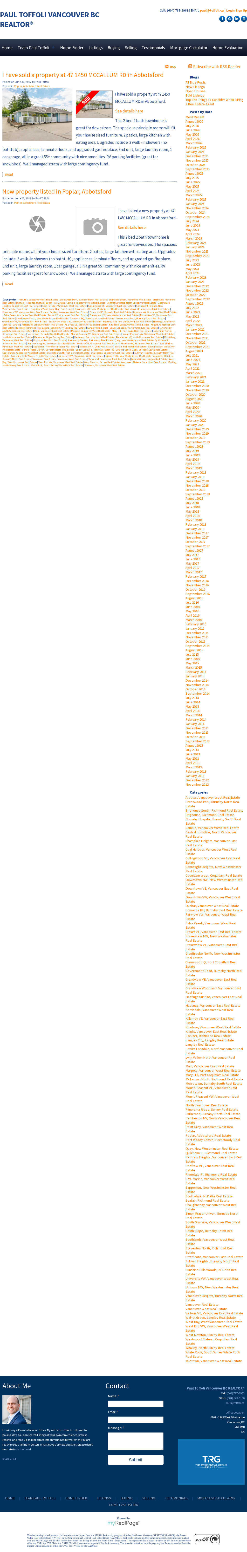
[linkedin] (236, 18)
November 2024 (197, 208)
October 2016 (195, 589)
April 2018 (192, 516)
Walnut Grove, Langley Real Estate (210, 1317)
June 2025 (192, 182)
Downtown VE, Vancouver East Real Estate (147, 309)
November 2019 (197, 433)
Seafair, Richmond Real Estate (207, 1200)
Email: (112, 1412)
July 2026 (192, 126)
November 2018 (197, 485)
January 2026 (194, 152)
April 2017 (192, 568)
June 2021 (192, 360)
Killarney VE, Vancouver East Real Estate (86, 324)
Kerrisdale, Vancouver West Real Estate (42, 324)
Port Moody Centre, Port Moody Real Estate (91, 340)
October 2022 (195, 295)
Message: (115, 1428)
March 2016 (193, 620)
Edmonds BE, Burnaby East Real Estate (214, 910)
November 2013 (197, 732)
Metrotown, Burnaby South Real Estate (213, 1083)
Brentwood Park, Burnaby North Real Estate (83, 299)
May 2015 (192, 663)
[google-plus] (229, 18)
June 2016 (192, 607)
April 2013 (192, 763)
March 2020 (193, 416)
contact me (23, 1449)
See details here (129, 111)
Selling (131, 47)
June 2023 (192, 264)
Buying (114, 47)
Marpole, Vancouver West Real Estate (213, 1070)
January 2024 (194, 247)
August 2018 (194, 498)
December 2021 (197, 334)
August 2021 (194, 351)
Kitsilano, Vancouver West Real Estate (213, 1027)
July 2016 (192, 602)
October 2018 (195, 490)
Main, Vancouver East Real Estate (209, 1066)
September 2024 (197, 217)
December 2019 (197, 429)
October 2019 (195, 438)
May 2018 (192, 511)
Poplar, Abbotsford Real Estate (208, 1135)
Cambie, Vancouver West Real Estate (212, 828)
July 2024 (192, 221)
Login (230, 10)
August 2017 (194, 550)
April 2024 (192, 234)
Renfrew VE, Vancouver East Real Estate (98, 343)
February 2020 (195, 420)
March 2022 (193, 325)
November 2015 (197, 637)
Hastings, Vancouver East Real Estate (212, 1005)
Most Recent (194, 117)
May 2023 (192, 269)
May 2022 (192, 316)
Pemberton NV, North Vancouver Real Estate (139, 337)
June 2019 (192, 455)
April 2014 (192, 711)
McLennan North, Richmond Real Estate (214, 1079)
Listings (96, 47)
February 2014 (195, 719)
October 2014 (195, 689)
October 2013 (195, 737)
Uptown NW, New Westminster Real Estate (128, 356)
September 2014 (197, 693)
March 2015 (193, 667)
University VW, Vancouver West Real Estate (81, 356)
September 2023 (197, 256)
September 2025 (197, 169)
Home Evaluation (227, 47)
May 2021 (192, 364)
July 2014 (192, 698)
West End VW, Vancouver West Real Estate (60, 362)
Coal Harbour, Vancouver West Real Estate (64, 305)
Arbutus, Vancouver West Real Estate (212, 797)
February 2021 (195, 377)
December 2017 (197, 533)
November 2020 (197, 390)
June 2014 (192, 702)
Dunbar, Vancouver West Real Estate (212, 906)
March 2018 (193, 520)
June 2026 (192, 130)
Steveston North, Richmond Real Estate (68, 352)
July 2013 (192, 750)
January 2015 (194, 676)
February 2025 (195, 199)
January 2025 (194, 204)
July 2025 (192, 178)
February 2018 (195, 524)
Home (7, 47)
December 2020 (197, 386)
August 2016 (194, 598)
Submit (135, 1459)
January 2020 (194, 425)
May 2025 (192, 186)
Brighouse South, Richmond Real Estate (214, 810)
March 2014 (193, 715)
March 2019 (193, 468)
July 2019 (192, 451)
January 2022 (194, 329)
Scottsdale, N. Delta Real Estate (209, 1196)
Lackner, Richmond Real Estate (208, 1036)
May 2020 (192, 407)
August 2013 (194, 745)
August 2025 (194, 173)
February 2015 (195, 672)
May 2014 (192, 706)
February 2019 (195, 472)
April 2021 (192, 368)
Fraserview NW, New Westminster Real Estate (114, 315)
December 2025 (197, 156)
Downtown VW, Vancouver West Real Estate (25, 312)
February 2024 (195, 243)
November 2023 (197, 251)
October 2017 (195, 542)
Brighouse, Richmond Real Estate (209, 815)
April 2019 (192, 464)
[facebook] (221, 18)
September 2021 (197, 347)
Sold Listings (194, 95)
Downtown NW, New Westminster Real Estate (99, 309)
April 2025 (192, 191)
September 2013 (197, 741)
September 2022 (197, 299)
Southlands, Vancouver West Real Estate (24, 352)
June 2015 (192, 659)
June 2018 (192, 507)
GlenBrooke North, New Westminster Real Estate (42, 318)
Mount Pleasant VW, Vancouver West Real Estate (148, 334)
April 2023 (192, 273)
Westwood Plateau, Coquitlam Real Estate (143, 362)
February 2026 (195, 147)
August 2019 (194, 446)
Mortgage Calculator (188, 47)
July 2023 (192, 260)
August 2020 (194, 399)
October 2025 (195, 165)
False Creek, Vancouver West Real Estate (25, 315)
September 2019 (197, 442)
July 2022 (192, 308)
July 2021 (192, 355)
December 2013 (197, 728)
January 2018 (194, 529)
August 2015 (194, 650)
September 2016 (197, 594)
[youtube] (243, 18)
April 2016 (192, 615)
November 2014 (197, 685)
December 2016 (197, 581)
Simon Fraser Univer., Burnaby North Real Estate (48, 349)
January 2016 (194, 628)
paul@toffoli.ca (212, 10)
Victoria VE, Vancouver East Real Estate (214, 1313)
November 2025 (197, 160)
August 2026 (194, 121)
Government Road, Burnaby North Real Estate (140, 318)
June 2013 (192, 754)
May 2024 (192, 230)
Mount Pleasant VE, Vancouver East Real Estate (96, 334)
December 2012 (197, 780)
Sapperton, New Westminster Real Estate (55, 346)
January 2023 (194, 282)
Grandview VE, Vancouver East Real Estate (25, 321)
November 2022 (197, 290)
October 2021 (195, 342)
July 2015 (192, 654)
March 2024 (193, 238)
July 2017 (192, 555)
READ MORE (9, 1459)
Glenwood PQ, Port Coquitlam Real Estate (92, 318)
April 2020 (192, 412)
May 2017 (192, 563)
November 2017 (197, 537)
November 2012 (197, 784)
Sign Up (241, 10)
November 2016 (197, 585)
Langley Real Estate (200, 1044)
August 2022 (194, 303)
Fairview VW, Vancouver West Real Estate (154, 312)
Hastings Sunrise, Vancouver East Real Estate (127, 321)
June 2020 (192, 403)
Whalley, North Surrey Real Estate (210, 1348)
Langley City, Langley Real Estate (209, 1040)
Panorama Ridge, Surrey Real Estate (211, 1109)
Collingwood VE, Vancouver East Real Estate (111, 305)
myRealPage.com (123, 1523)
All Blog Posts (195, 82)
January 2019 (194, 477)
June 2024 (192, 225)
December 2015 (197, 633)
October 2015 (195, 641)
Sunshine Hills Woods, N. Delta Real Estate (34, 356)
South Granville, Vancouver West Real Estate (99, 349)
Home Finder (71, 47)
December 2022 (197, 286)
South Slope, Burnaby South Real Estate (146, 349)
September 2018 (197, 494)
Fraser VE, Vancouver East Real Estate (213, 932)
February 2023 (195, 277)
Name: (113, 1396)
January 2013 (194, 776)
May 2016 (192, 611)
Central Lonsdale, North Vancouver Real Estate (132, 302)
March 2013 (193, 767)
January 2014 (194, 724)
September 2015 (197, 646)
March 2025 (193, 195)
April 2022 (192, 321)
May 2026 (192, 134)
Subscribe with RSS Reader (216, 66)
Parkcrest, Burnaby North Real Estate (212, 1114)
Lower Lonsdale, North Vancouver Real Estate (134, 327)
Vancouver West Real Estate (206, 1309)
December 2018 (197, 481)
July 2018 (192, 503)
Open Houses (195, 91)
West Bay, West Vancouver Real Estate (213, 1322)
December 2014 (197, 680)
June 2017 (192, 559)
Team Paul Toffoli (39, 1498)
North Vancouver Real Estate (206, 1105)
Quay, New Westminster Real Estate (212, 1148)
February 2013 (195, 771)
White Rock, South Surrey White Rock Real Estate (57, 365)
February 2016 (195, 624)
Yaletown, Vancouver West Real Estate (213, 1361)
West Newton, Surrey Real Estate (210, 1335)
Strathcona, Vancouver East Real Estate (214, 1257)
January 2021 (194, 381)
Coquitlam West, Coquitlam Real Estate (213, 875)
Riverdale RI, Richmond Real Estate (211, 1174)
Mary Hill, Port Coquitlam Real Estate (212, 1075)
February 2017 (195, 576)
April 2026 (192, 139)
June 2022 (192, 312)
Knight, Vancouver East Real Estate (211, 1031)
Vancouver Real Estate (202, 1304)
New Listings (195, 87)
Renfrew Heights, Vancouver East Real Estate (51, 343)
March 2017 (193, 572)
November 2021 (197, 338)
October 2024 (195, 212)
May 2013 (192, 758)
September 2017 (197, 546)
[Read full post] (37, 114)
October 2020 (195, 394)
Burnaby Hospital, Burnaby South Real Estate (40, 302)
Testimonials (153, 47)
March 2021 (193, 373)
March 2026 (193, 143)
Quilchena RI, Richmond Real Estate (211, 1153)
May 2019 (192, 459)
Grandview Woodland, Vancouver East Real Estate (75, 321)
